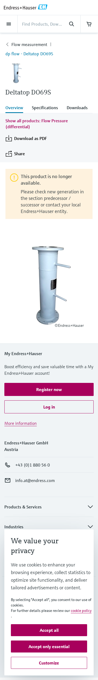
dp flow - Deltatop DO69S (29, 53)
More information (20, 423)
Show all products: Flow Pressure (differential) (36, 123)
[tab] (16, 108)
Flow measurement (29, 44)
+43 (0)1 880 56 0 (32, 465)
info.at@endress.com (35, 480)
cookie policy (81, 610)
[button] (49, 389)
